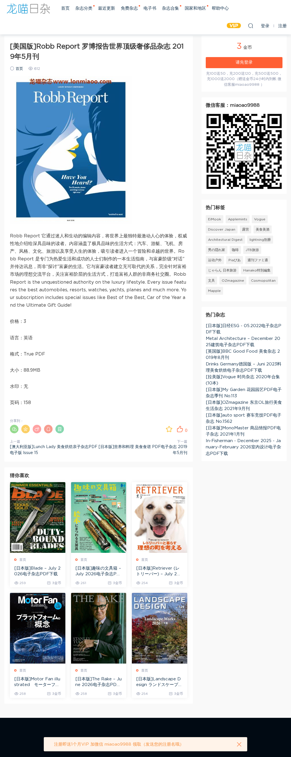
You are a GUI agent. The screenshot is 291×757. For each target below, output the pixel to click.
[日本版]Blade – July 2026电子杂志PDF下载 (37, 571)
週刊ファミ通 (258, 260)
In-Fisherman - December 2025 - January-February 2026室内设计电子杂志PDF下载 (243, 447)
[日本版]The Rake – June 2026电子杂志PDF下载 (98, 682)
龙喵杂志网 (28, 8)
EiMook (214, 219)
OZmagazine (233, 280)
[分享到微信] (14, 429)
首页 (65, 8)
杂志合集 (170, 8)
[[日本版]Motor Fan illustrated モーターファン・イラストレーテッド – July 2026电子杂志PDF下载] (37, 628)
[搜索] (250, 26)
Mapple (214, 290)
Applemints (237, 219)
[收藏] (169, 429)
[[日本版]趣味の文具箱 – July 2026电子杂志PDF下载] (98, 517)
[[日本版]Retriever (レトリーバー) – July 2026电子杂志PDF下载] (159, 517)
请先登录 (244, 62)
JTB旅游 (252, 250)
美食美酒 (262, 229)
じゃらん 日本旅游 (222, 270)
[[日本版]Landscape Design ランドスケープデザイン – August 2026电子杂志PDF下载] (159, 628)
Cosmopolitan (263, 280)
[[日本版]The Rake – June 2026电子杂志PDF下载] (98, 628)
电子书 (150, 8)
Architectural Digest (225, 239)
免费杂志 (129, 8)
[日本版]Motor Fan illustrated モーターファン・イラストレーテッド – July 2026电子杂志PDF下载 (37, 682)
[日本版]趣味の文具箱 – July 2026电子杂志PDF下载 (98, 571)
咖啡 (235, 250)
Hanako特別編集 (257, 270)
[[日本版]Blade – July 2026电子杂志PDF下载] (37, 517)
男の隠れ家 (216, 250)
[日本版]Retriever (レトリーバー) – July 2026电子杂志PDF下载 (159, 571)
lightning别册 (260, 239)
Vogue (259, 219)
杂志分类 (83, 8)
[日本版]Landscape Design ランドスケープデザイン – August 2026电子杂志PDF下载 (159, 682)
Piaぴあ (234, 260)
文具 (211, 280)
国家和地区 (195, 8)
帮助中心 (220, 8)
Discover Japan (221, 229)
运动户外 (215, 260)
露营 (245, 229)
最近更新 (106, 8)
